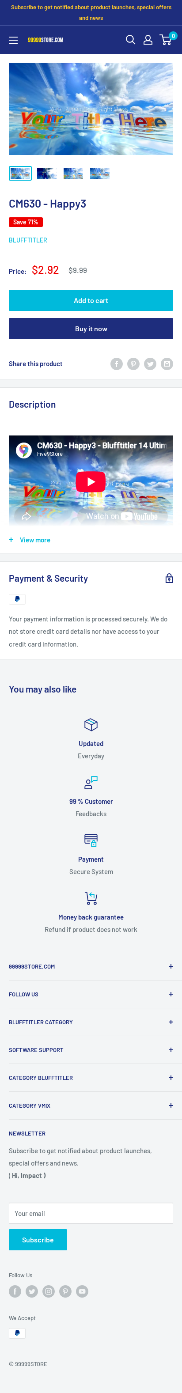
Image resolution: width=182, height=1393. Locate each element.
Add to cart (91, 300)
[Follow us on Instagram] (48, 1291)
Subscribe (38, 1239)
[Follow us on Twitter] (32, 1291)
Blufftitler (28, 240)
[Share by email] (167, 363)
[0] (165, 39)
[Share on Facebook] (116, 363)
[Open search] (131, 40)
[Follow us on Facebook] (15, 1291)
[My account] (148, 40)
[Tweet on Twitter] (150, 363)
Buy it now (91, 328)
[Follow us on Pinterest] (65, 1291)
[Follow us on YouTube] (82, 1291)
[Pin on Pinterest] (133, 363)
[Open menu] (13, 40)
